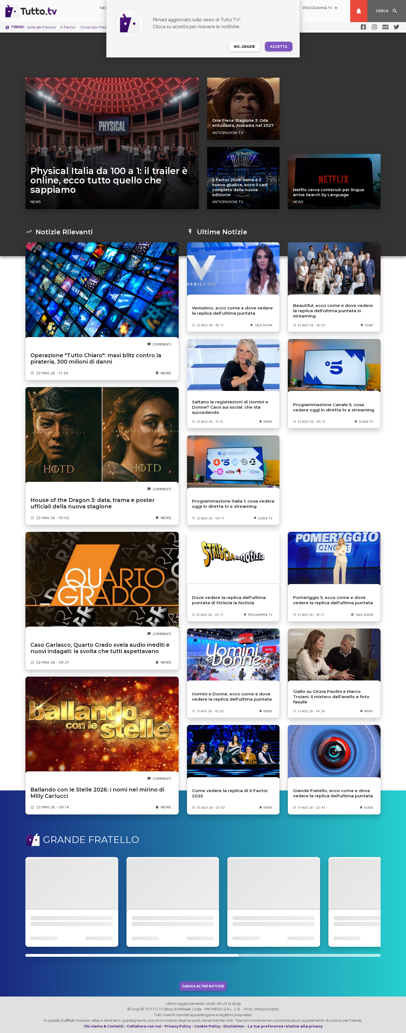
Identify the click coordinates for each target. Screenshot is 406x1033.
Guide (368, 807)
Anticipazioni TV (227, 132)
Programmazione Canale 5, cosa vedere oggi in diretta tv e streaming (333, 407)
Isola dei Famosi (41, 27)
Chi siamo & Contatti (103, 1026)
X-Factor (68, 27)
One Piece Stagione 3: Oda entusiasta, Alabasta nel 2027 (243, 123)
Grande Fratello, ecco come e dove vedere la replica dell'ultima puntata (333, 793)
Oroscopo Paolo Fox (98, 27)
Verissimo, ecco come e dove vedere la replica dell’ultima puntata (232, 310)
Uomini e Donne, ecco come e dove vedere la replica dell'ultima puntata (232, 696)
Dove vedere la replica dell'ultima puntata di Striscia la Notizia (229, 600)
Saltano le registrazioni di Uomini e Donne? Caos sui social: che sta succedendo (230, 407)
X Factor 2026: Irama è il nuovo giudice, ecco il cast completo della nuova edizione (240, 187)
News (105, 8)
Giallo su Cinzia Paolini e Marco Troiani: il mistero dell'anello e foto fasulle (331, 697)
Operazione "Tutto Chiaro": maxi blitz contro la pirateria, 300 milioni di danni (95, 358)
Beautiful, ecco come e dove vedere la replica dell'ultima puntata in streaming (333, 311)
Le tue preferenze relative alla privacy (285, 1026)
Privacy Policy (178, 1026)
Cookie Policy (207, 1026)
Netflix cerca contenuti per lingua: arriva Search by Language (329, 192)
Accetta (278, 46)
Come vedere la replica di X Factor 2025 (230, 793)
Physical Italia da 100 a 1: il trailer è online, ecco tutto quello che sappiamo (109, 180)
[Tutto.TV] (46, 11)
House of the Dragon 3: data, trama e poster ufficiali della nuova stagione (92, 503)
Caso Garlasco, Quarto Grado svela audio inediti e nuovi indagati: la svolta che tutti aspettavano (100, 648)
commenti (162, 344)
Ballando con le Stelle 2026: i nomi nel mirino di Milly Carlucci (97, 793)
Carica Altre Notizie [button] (203, 986)
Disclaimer (233, 1026)
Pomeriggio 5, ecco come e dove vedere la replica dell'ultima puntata (333, 600)
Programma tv (260, 614)
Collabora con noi (144, 1026)
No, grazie (244, 46)
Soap (369, 325)
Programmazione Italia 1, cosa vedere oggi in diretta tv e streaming (233, 503)
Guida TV (366, 421)
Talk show (263, 325)
